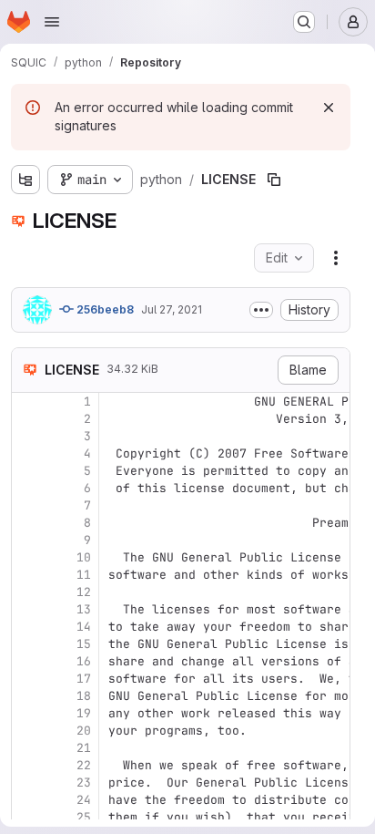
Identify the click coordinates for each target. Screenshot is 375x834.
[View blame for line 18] (27, 696)
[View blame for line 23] (27, 782)
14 (83, 626)
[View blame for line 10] (27, 557)
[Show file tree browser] (25, 179)
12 (83, 592)
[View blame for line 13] (27, 609)
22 (83, 765)
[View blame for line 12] (27, 592)
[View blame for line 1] (27, 401)
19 (83, 713)
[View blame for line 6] (27, 488)
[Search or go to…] (304, 22)
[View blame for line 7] (27, 505)
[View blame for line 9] (27, 540)
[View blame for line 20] (27, 730)
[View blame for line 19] (27, 713)
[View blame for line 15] (27, 644)
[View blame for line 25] (27, 817)
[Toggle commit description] (261, 310)
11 (83, 574)
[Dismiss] (329, 107)
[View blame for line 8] (27, 522)
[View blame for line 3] (27, 436)
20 (83, 730)
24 (83, 800)
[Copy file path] (274, 179)
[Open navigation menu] (51, 21)
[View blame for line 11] (27, 574)
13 (83, 609)
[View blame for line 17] (27, 678)
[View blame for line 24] (27, 799)
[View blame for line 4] (27, 453)
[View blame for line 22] (27, 765)
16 (83, 661)
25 (83, 817)
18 (83, 696)
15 (83, 644)
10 (83, 557)
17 (83, 678)
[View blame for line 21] (27, 748)
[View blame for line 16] (27, 661)
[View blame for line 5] (27, 470)
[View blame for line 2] (27, 418)
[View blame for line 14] (27, 626)
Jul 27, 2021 (171, 309)
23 (83, 782)
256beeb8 (104, 309)
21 (83, 748)
